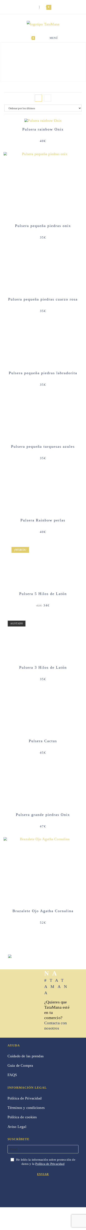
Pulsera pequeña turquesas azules (43, 446)
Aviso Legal (17, 1127)
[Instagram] (18, 1188)
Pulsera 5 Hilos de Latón (43, 594)
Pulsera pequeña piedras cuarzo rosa (43, 299)
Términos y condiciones (26, 1108)
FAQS (12, 1075)
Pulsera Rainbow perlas (42, 520)
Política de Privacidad (25, 1098)
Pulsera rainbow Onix (43, 129)
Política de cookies (22, 1117)
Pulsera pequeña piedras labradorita (43, 373)
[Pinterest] (25, 1188)
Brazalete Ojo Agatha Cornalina (43, 911)
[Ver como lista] (47, 98)
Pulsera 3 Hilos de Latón (43, 667)
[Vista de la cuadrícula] (38, 98)
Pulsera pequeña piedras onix (43, 226)
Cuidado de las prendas (26, 1056)
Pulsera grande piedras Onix (43, 815)
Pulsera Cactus (43, 741)
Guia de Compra (20, 1065)
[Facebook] (11, 1188)
